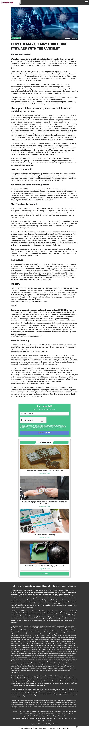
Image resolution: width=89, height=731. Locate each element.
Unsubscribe (19, 714)
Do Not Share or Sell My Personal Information (39, 714)
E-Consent (58, 711)
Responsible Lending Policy (47, 426)
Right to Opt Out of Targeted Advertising (54, 716)
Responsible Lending (69, 711)
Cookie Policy (62, 718)
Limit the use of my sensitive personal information (29, 718)
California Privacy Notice (52, 427)
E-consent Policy (37, 426)
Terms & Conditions (40, 427)
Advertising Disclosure (44, 720)
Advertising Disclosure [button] (59, 426)
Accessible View (52, 718)
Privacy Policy (33, 427)
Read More (66, 728)
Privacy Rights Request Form (64, 714)
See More (44, 574)
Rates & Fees (72, 718)
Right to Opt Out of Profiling (31, 716)
